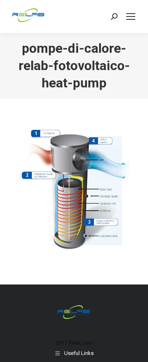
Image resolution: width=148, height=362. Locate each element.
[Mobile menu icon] (131, 16)
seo (87, 343)
